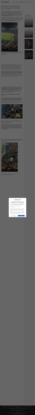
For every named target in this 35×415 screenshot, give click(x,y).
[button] (17, 207)
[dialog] (17, 207)
